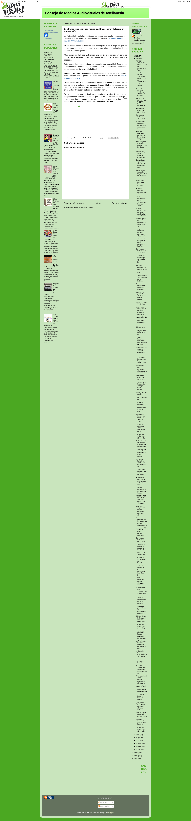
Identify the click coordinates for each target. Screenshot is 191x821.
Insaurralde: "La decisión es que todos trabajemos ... (141, 320)
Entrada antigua (119, 203)
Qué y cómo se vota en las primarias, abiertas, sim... (141, 706)
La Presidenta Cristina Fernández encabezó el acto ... (141, 644)
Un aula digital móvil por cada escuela (141, 714)
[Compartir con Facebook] (116, 138)
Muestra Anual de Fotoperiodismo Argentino (141, 688)
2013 (136, 56)
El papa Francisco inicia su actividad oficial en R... (141, 232)
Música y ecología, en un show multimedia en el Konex (141, 212)
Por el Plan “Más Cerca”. (141, 662)
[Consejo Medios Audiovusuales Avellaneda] (46, 36)
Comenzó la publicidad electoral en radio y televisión (141, 295)
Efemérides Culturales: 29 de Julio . (141, 110)
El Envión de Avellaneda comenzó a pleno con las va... (141, 259)
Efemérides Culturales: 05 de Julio (140, 539)
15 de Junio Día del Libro (55, 233)
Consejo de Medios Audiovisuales (139, 38)
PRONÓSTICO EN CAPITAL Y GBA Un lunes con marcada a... (141, 102)
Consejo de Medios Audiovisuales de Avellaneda (84, 13)
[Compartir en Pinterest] (118, 138)
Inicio (98, 203)
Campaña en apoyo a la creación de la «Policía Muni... (141, 163)
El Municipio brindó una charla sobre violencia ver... (141, 481)
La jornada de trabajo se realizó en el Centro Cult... (141, 547)
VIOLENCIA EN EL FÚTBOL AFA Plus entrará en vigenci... (141, 499)
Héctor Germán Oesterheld (141, 303)
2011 (136, 756)
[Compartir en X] (113, 138)
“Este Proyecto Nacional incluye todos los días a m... (141, 145)
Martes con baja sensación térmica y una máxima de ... (141, 369)
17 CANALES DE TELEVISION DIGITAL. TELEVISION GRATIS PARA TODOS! (50, 57)
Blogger (110, 812)
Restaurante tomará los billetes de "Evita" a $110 (140, 417)
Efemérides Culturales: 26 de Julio (140, 116)
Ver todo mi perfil (138, 43)
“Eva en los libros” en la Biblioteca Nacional (141, 286)
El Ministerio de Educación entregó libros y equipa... (141, 385)
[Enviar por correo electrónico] (109, 138)
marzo (138, 743)
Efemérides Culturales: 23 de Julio (140, 377)
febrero (139, 746)
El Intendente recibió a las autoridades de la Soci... (141, 472)
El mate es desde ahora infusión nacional (141, 600)
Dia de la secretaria (56, 84)
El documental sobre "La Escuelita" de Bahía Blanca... (141, 452)
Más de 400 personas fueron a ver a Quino (141, 182)
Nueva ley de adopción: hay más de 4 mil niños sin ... (141, 173)
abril (138, 740)
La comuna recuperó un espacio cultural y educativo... (141, 310)
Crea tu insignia (48, 38)
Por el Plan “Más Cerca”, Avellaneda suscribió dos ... (141, 669)
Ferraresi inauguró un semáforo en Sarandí (141, 490)
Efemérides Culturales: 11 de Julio (140, 436)
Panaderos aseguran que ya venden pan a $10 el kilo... (141, 407)
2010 (136, 759)
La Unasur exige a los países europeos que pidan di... (140, 510)
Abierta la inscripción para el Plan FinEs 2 (141, 721)
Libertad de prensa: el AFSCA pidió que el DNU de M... (141, 427)
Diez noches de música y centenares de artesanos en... (141, 395)
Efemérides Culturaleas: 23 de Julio (141, 250)
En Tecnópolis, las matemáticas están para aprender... (141, 222)
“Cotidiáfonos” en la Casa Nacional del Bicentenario (141, 443)
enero (138, 749)
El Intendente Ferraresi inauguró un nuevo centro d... (141, 125)
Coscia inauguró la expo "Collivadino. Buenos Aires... (141, 201)
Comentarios (104, 806)
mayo (138, 737)
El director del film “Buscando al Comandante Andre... (141, 591)
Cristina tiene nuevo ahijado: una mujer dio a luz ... (141, 330)
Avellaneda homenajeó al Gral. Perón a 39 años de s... (141, 654)
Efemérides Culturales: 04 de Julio (140, 626)
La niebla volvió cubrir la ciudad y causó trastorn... (141, 531)
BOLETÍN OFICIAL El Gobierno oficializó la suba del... (140, 92)
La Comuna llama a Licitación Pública (140, 697)
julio (137, 58)
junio (138, 735)
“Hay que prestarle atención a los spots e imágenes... (141, 135)
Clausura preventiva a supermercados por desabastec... (141, 521)
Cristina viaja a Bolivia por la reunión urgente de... (141, 618)
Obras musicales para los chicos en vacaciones (140, 581)
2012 (136, 753)
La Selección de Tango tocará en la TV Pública (141, 278)
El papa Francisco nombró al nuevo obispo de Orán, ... (141, 340)
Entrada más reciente (74, 203)
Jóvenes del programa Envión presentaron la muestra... (141, 634)
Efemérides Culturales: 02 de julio (140, 729)
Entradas (103, 802)
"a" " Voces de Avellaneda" (141, 553)
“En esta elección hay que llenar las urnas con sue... (141, 269)
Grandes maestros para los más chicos (141, 191)
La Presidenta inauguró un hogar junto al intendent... (141, 360)
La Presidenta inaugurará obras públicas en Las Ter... (140, 242)
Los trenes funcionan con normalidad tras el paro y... (140, 570)
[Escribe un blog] (111, 138)
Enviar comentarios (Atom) (83, 207)
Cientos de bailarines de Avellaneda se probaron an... (141, 462)
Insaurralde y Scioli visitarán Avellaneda (140, 154)
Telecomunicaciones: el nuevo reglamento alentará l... (141, 679)
